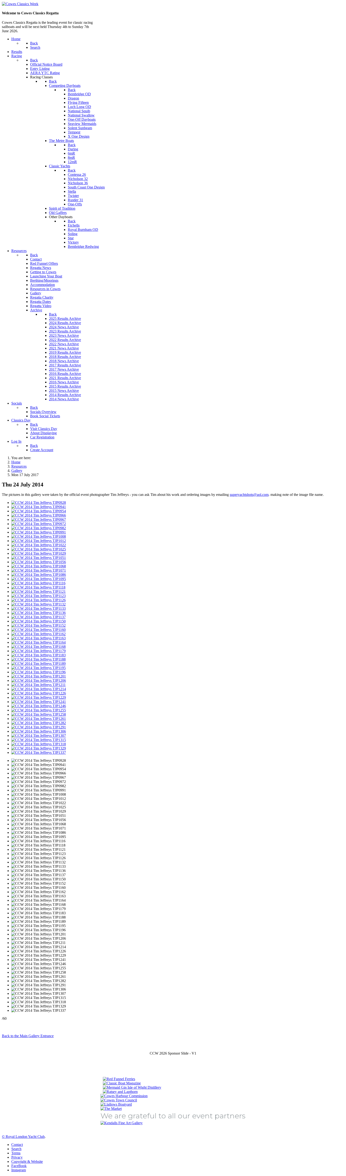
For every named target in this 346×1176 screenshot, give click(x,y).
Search (16, 1149)
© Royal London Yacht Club (23, 1137)
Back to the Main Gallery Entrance (28, 1036)
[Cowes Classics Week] (20, 4)
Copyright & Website (27, 1162)
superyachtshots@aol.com (249, 495)
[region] (173, 1088)
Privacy (17, 1157)
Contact (17, 1145)
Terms (15, 1153)
